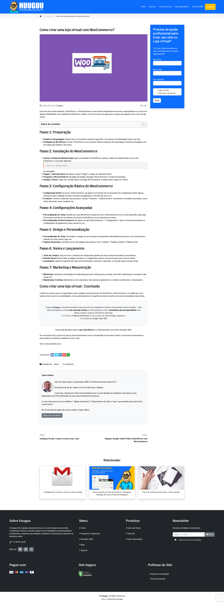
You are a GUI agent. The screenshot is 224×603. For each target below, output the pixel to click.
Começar (210, 7)
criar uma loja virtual (77, 310)
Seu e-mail (157, 69)
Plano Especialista (182, 7)
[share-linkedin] (60, 354)
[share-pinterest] (64, 354)
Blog (82, 545)
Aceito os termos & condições (190, 540)
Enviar (210, 534)
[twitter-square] (25, 549)
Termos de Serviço (157, 579)
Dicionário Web (125, 330)
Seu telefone (158, 79)
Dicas (56, 364)
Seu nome (157, 59)
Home (143, 7)
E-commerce (48, 16)
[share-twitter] (56, 354)
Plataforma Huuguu (115, 599)
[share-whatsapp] (68, 354)
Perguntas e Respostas (90, 533)
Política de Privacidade (159, 574)
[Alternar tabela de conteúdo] (142, 124)
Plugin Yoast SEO (100, 318)
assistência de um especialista (122, 310)
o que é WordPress (86, 330)
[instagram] (31, 549)
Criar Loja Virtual (165, 7)
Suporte (84, 550)
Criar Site (152, 7)
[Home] (40, 16)
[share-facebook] (52, 354)
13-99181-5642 (19, 542)
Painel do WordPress (80, 316)
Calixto (60, 106)
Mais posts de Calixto (52, 415)
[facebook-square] (20, 549)
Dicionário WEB (197, 7)
